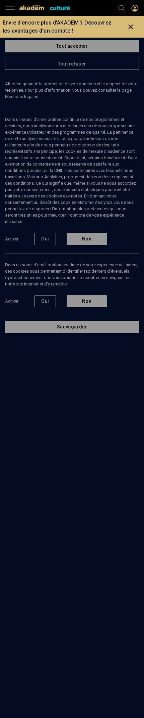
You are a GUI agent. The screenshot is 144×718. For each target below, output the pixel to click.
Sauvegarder (72, 326)
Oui (45, 238)
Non (86, 238)
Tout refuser (72, 63)
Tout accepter (72, 46)
